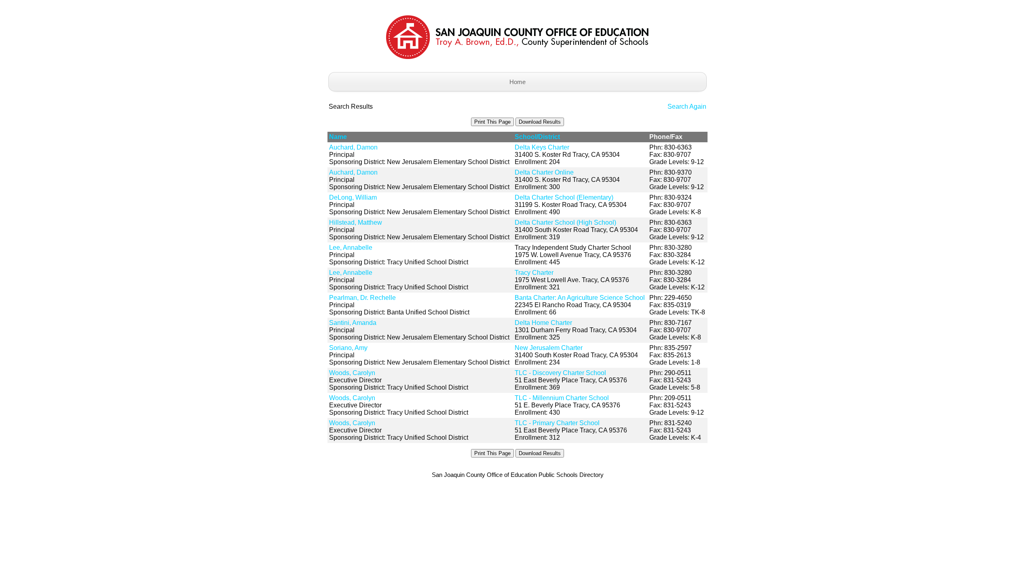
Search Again (686, 106)
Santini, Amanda (352, 322)
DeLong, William (353, 197)
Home (517, 82)
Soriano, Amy (348, 347)
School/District (537, 136)
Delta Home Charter (543, 322)
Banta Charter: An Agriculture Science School (580, 297)
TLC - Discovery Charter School (560, 372)
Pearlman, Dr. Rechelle (362, 297)
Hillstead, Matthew (355, 222)
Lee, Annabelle (350, 247)
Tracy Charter (534, 272)
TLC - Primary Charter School (557, 423)
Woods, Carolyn (352, 372)
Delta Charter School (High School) (565, 222)
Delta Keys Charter (542, 147)
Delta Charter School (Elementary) (564, 197)
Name (338, 136)
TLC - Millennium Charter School (562, 397)
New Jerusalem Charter (549, 347)
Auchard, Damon (353, 147)
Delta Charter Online (544, 172)
